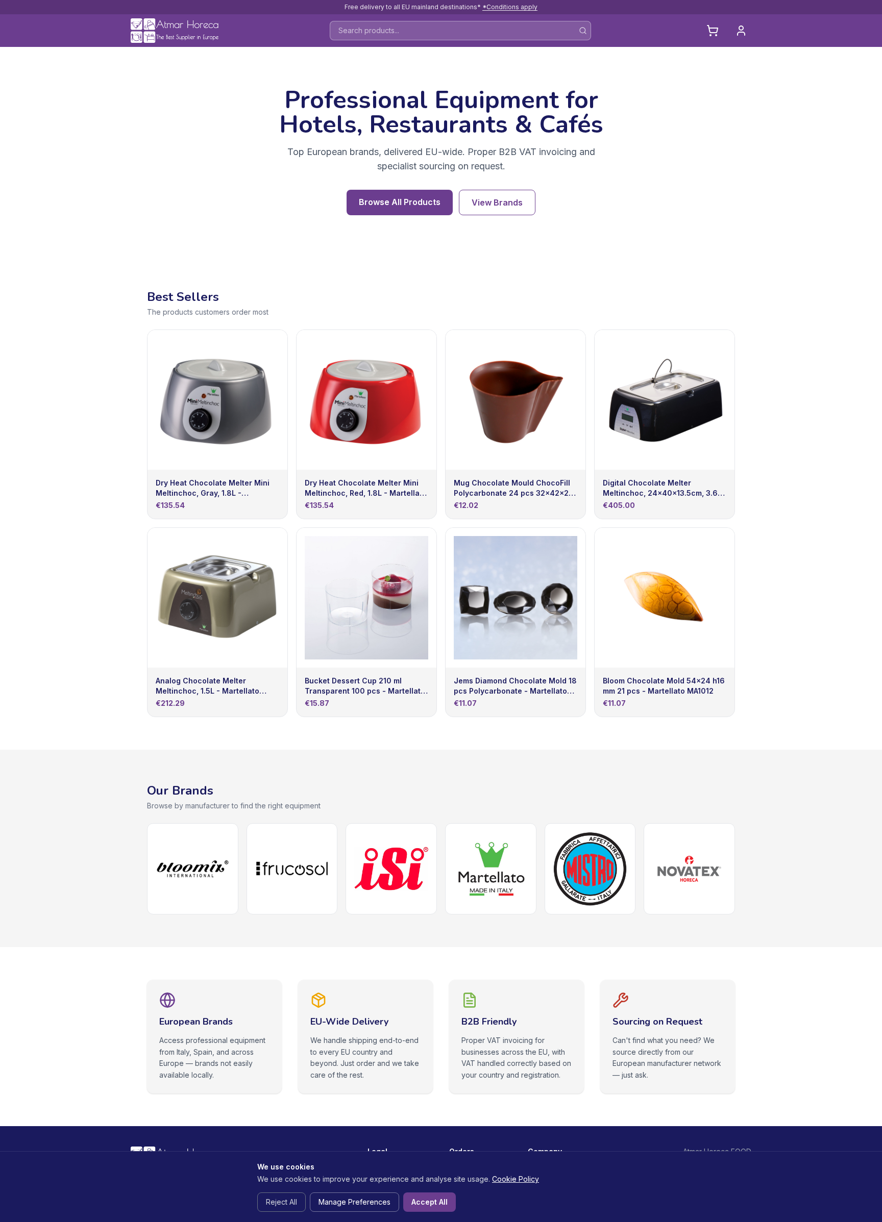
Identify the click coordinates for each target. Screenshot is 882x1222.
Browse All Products (399, 202)
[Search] (583, 31)
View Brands (497, 202)
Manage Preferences (354, 1202)
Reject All (281, 1202)
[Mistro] (590, 868)
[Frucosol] (292, 868)
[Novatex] (689, 868)
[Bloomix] (192, 868)
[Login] (741, 30)
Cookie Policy (515, 1179)
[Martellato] (490, 868)
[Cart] (712, 30)
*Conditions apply (509, 7)
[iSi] (391, 868)
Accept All (429, 1202)
